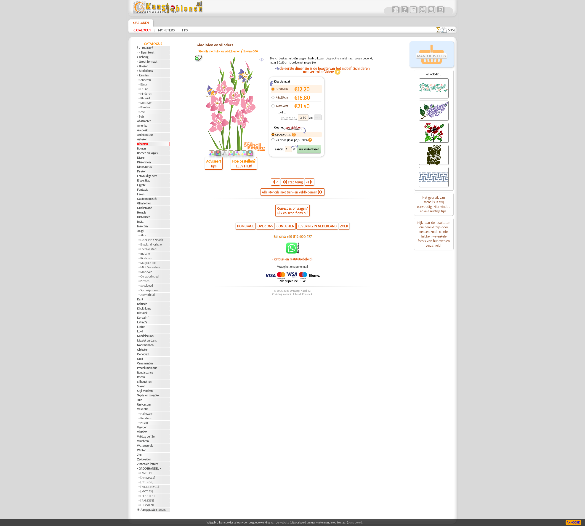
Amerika (142, 125)
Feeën (140, 194)
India (140, 221)
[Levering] (422, 12)
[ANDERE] (147, 473)
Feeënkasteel (148, 249)
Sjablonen (141, 23)
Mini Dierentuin (150, 267)
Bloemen (142, 144)
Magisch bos (148, 263)
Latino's (142, 322)
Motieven (146, 103)
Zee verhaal (147, 295)
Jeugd (140, 231)
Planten (145, 107)
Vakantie (142, 409)
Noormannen (145, 345)
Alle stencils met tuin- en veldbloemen (289, 192)
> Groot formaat (147, 61)
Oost (140, 359)
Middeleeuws (145, 336)
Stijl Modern (145, 391)
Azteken (142, 139)
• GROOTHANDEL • (149, 468)
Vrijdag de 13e (145, 436)
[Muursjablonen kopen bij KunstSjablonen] (395, 12)
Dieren (141, 157)
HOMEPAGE (245, 226)
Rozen (141, 377)
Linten (141, 327)
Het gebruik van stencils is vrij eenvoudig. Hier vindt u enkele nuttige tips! (433, 204)
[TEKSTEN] (147, 505)
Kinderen (146, 93)
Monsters (166, 30)
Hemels (141, 212)
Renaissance (145, 372)
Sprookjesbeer (149, 290)
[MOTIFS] (146, 491)
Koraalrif (142, 317)
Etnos (144, 84)
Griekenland (144, 208)
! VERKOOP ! (145, 48)
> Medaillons (145, 71)
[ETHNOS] (146, 482)
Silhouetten (144, 381)
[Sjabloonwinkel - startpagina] (168, 13)
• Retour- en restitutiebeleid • (293, 259)
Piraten (144, 281)
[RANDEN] (147, 500)
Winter (141, 450)
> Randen (143, 75)
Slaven (141, 386)
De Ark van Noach (151, 240)
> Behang (142, 57)
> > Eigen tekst (145, 52)
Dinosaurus (144, 167)
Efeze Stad (143, 180)
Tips (185, 30)
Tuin (139, 400)
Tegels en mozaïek (148, 395)
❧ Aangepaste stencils (151, 509)
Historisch (143, 217)
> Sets (140, 116)
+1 (307, 182)
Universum (144, 404)
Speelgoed (146, 285)
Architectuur (145, 135)
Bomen (141, 148)
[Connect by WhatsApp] (292, 252)
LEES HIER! (244, 166)
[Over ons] (404, 12)
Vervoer (142, 427)
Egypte (141, 185)
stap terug (295, 182)
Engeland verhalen (151, 244)
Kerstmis (146, 418)
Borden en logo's (147, 153)
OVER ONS (265, 226)
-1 (277, 182)
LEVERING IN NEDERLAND (317, 226)
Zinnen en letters (147, 464)
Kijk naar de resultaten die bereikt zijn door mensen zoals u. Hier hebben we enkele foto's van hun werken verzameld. (433, 234)
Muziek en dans (147, 340)
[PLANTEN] (147, 496)
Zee (142, 112)
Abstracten (144, 121)
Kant (140, 299)
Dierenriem (144, 162)
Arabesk (142, 130)
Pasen (144, 423)
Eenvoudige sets (147, 176)
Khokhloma (144, 308)
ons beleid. (356, 522)
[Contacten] (413, 12)
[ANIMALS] (147, 477)
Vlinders (142, 432)
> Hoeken (142, 66)
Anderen (145, 80)
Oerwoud (143, 354)
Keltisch (142, 304)
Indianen (145, 253)
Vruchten (143, 441)
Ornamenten (145, 363)
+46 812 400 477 (299, 236)
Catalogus (142, 30)
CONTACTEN (285, 226)
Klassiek (145, 98)
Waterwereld (145, 445)
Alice (143, 235)
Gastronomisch (147, 199)
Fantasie (142, 189)
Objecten (142, 349)
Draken (141, 171)
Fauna (144, 89)
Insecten (142, 226)
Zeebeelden (144, 459)
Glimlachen (144, 203)
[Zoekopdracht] (431, 12)
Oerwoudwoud (149, 276)
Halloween (146, 413)
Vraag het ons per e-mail (292, 266)
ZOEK (344, 226)
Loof (140, 331)
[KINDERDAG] (149, 487)
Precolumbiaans (147, 368)
